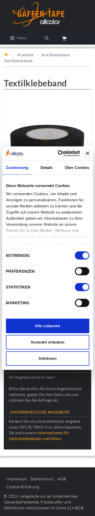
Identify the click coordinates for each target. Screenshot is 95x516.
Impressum (16, 478)
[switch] (82, 271)
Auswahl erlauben (48, 342)
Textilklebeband (55, 54)
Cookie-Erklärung (22, 486)
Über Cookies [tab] (77, 167)
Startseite (7, 54)
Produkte (25, 54)
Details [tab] (47, 167)
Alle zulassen (47, 326)
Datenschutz (42, 478)
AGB (62, 478)
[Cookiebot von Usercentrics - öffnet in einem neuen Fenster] (60, 153)
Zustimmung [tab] (17, 167)
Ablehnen (47, 358)
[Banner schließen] (87, 153)
